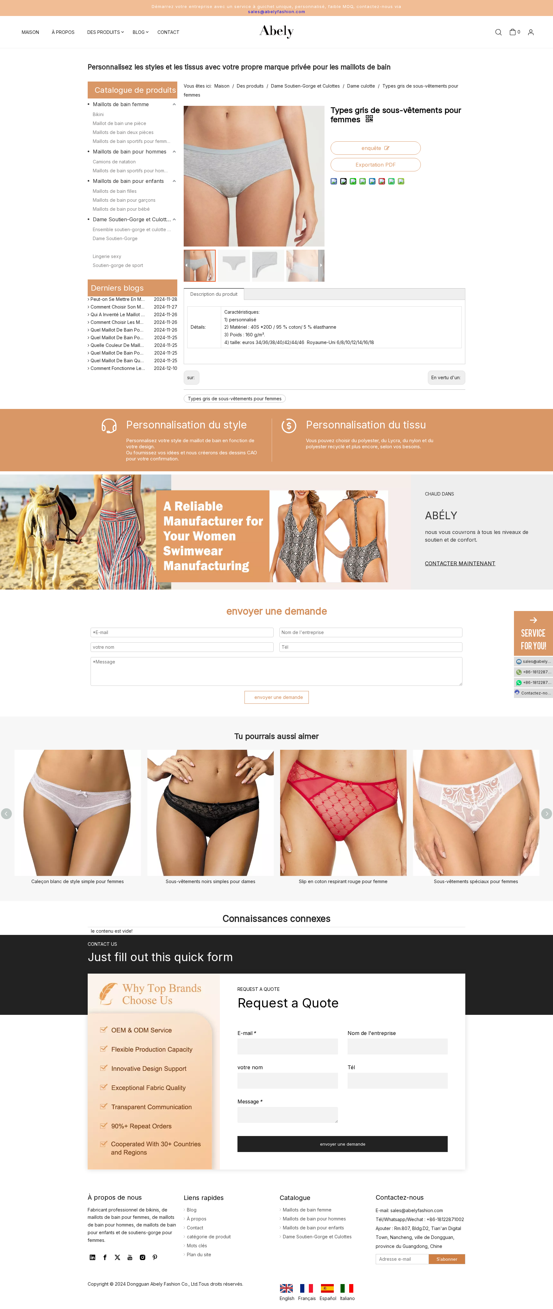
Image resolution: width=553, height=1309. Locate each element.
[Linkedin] (92, 1257)
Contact (195, 1227)
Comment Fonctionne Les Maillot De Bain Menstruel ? (133, 362)
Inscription (521, 60)
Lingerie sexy (107, 256)
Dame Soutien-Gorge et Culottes (132, 219)
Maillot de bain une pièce (119, 123)
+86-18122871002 (538, 672)
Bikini (98, 114)
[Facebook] (105, 1257)
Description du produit (213, 294)
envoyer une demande (278, 697)
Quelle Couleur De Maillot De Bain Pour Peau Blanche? (133, 339)
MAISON (30, 32)
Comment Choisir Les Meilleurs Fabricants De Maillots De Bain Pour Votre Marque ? (133, 316)
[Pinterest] (155, 1257)
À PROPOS (63, 32)
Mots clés (197, 1245)
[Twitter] (117, 1257)
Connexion (520, 49)
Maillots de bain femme (121, 104)
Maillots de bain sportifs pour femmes (132, 141)
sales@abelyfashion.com (276, 11)
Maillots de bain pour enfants (128, 181)
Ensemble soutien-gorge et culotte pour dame (135, 229)
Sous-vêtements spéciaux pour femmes (476, 881)
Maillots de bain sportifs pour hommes (133, 170)
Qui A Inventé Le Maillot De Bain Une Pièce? (133, 308)
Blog (191, 1209)
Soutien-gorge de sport (118, 265)
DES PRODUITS (103, 32)
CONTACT (168, 32)
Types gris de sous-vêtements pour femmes (235, 398)
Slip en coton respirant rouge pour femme (343, 881)
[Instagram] (142, 1257)
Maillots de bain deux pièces (123, 132)
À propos (196, 1218)
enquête (371, 148)
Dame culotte (107, 247)
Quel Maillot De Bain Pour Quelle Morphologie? (133, 324)
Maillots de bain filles (115, 191)
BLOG (139, 32)
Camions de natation (114, 161)
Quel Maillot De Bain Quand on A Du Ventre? (133, 354)
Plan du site (199, 1254)
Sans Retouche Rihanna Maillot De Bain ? (132, 370)
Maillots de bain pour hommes (129, 151)
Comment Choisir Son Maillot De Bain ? (130, 301)
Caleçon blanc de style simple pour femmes (77, 881)
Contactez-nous (536, 693)
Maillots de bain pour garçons (124, 200)
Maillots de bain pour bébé (121, 209)
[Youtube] (130, 1257)
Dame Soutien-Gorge (115, 238)
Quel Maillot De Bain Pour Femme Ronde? (133, 331)
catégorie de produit (209, 1236)
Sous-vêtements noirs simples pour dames (210, 881)
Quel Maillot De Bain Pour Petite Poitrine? (133, 347)
